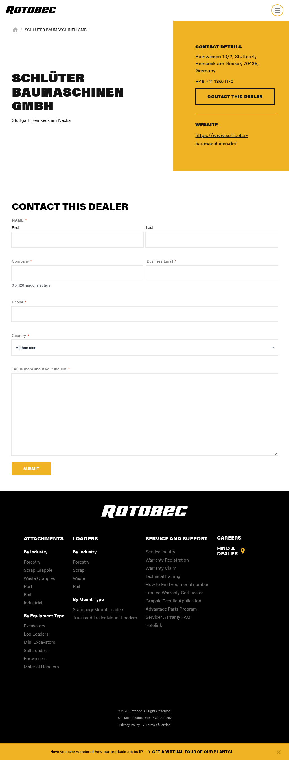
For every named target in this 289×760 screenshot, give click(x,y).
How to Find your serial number (177, 584)
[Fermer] (278, 752)
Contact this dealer (234, 96)
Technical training (163, 576)
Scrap (78, 570)
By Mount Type (88, 599)
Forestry (32, 561)
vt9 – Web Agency (158, 717)
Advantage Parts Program (171, 608)
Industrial (33, 602)
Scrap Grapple (38, 570)
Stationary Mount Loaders (98, 609)
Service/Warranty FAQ (168, 617)
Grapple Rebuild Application (173, 600)
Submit (31, 468)
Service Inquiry (160, 551)
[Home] (15, 29)
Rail (27, 594)
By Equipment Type (44, 615)
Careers (229, 537)
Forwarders (35, 658)
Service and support (177, 538)
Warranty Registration (167, 559)
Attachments (44, 538)
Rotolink (154, 625)
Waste (79, 578)
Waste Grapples (39, 578)
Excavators (34, 625)
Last (149, 227)
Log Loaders (36, 634)
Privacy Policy (129, 724)
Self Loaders (36, 650)
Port (28, 586)
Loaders (85, 538)
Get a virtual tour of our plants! (192, 751)
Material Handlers (41, 666)
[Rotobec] (31, 10)
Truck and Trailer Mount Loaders (105, 617)
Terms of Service (158, 724)
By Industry (35, 551)
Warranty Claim (161, 568)
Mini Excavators (39, 642)
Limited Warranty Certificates (174, 592)
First (15, 227)
